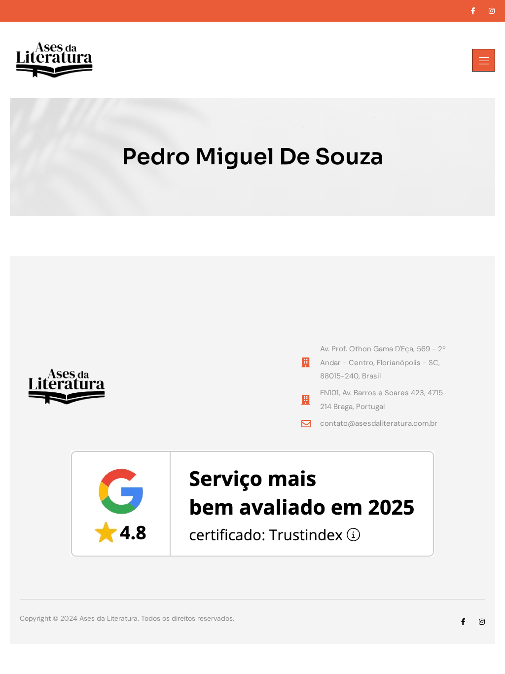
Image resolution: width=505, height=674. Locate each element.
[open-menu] (483, 60)
